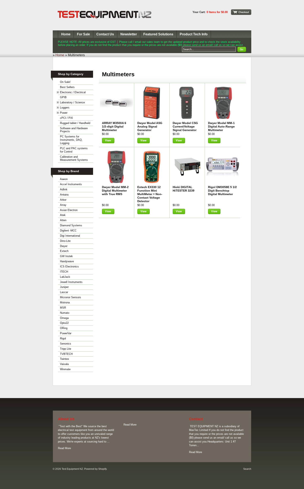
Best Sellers (67, 87)
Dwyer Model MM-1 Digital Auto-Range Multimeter (221, 126)
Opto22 (64, 322)
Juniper (64, 287)
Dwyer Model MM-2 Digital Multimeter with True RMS (115, 190)
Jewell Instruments (71, 282)
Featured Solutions (158, 34)
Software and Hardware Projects (74, 130)
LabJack (65, 276)
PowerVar (65, 333)
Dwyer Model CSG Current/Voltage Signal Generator (185, 126)
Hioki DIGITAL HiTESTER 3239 (183, 188)
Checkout (241, 12)
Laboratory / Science (72, 102)
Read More (64, 448)
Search (247, 469)
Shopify (102, 469)
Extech (64, 251)
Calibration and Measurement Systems (74, 158)
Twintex (64, 358)
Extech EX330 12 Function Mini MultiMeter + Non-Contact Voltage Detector (149, 194)
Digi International (70, 235)
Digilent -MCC (68, 230)
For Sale (83, 34)
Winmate (65, 369)
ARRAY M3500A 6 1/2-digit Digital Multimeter (114, 126)
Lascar (64, 292)
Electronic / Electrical (73, 92)
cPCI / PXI (66, 117)
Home (66, 34)
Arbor (63, 199)
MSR (63, 307)
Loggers (64, 107)
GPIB (63, 97)
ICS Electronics (69, 266)
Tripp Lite (65, 348)
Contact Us (105, 34)
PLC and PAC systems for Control (74, 150)
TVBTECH (66, 353)
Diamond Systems (71, 225)
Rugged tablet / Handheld (75, 123)
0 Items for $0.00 (217, 12)
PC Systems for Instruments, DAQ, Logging (71, 140)
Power (63, 112)
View (108, 140)
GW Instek (66, 256)
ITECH (64, 271)
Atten (63, 220)
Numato (64, 312)
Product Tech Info (194, 34)
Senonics (65, 343)
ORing (63, 328)
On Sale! (65, 81)
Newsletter (128, 34)
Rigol (63, 338)
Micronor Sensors (70, 297)
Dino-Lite (65, 240)
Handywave (67, 261)
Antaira (64, 194)
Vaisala (64, 364)
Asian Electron (69, 210)
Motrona (65, 302)
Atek (63, 215)
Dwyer (63, 246)
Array (63, 204)
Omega (64, 318)
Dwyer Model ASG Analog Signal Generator (149, 126)
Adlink (63, 189)
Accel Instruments (71, 184)
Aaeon (64, 179)
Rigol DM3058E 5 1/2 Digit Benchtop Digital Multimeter (222, 190)
